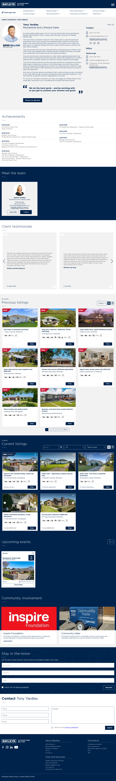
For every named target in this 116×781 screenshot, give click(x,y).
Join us (47, 750)
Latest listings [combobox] (92, 447)
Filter (66, 445)
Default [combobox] (101, 303)
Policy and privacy (93, 746)
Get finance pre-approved (53, 769)
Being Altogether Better (53, 746)
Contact (26, 212)
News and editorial (51, 763)
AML (89, 753)
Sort (99, 301)
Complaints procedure (95, 744)
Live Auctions (49, 767)
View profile (13, 212)
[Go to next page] (65, 429)
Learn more (7, 641)
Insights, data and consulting (54, 760)
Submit (109, 728)
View (32, 344)
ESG (89, 750)
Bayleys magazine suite (52, 765)
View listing (18, 585)
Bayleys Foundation (51, 748)
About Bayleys (50, 744)
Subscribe (108, 687)
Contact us (48, 753)
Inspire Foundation (13, 633)
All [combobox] (67, 447)
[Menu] (112, 5)
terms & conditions (22, 687)
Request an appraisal (32, 100)
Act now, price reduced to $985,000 (55, 514)
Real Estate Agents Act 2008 (97, 748)
